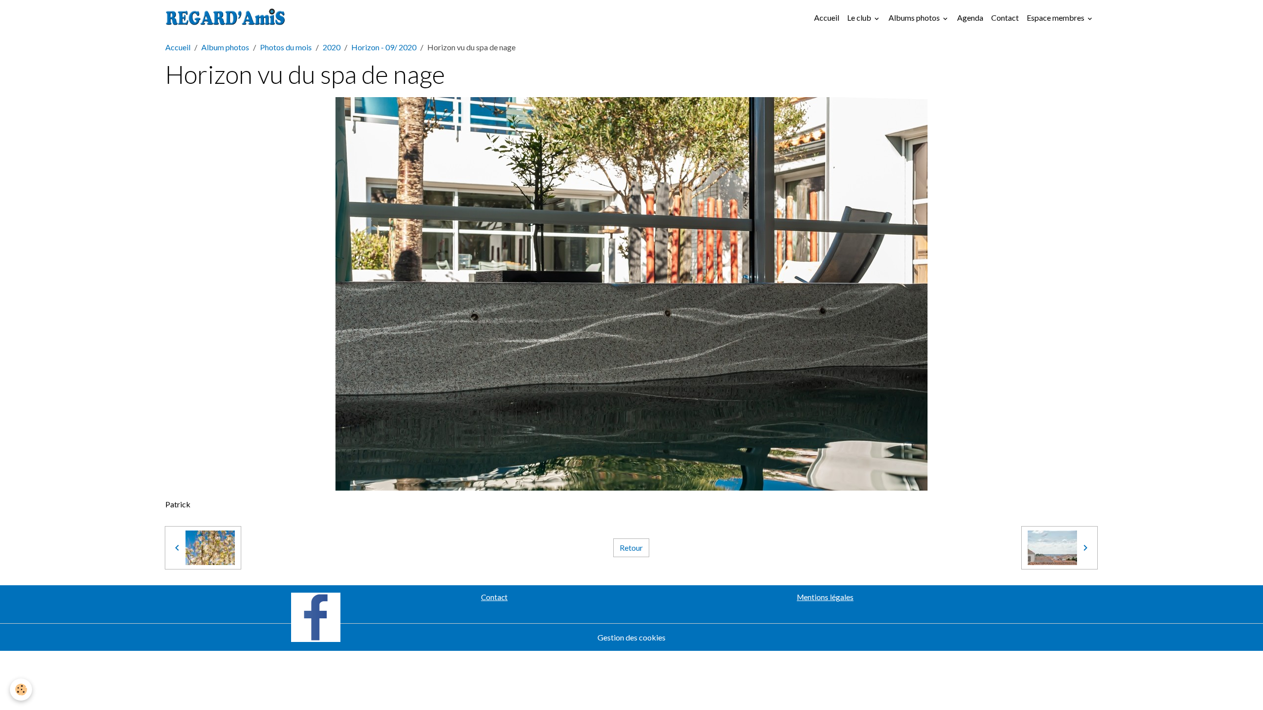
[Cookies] (21, 689)
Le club (860, 17)
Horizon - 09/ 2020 (383, 47)
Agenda (970, 17)
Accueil (826, 17)
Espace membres (1056, 17)
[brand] (227, 18)
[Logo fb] (315, 616)
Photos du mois (286, 47)
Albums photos (915, 17)
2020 (331, 47)
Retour (631, 547)
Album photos (225, 47)
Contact (1005, 17)
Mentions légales (825, 597)
